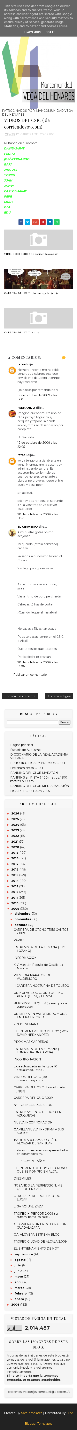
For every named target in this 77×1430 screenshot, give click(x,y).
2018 (15, 858)
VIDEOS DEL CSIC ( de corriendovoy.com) (32, 253)
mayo (19, 1276)
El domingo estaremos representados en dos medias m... (41, 1152)
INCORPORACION (27, 1059)
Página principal (21, 745)
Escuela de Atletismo (25, 750)
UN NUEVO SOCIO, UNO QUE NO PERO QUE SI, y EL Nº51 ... (38, 994)
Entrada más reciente (20, 696)
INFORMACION (25, 958)
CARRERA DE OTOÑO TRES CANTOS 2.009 (41, 931)
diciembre (23, 913)
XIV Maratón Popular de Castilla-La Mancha (38, 966)
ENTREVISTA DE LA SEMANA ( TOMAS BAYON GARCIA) (36, 1050)
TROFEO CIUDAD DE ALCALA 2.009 (40, 1241)
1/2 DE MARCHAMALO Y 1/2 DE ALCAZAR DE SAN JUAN (37, 1141)
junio (19, 1271)
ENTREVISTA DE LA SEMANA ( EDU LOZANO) (40, 949)
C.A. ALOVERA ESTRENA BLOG (37, 1234)
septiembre (24, 1254)
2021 (15, 841)
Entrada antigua (59, 696)
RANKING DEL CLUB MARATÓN (34, 773)
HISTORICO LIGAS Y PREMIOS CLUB (37, 763)
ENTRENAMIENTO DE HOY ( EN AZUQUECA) (37, 1113)
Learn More (32, 32)
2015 (15, 875)
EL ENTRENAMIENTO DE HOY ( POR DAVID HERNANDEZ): (41, 1033)
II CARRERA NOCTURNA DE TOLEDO (41, 986)
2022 (15, 836)
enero (20, 1299)
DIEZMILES (22, 1178)
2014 (15, 881)
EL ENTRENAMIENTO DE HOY (36, 1248)
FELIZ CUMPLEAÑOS (30, 1161)
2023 (15, 830)
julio (18, 1265)
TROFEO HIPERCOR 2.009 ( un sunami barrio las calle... (37, 1215)
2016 (15, 869)
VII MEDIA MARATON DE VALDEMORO (32, 977)
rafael (21, 364)
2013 (15, 886)
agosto (20, 1260)
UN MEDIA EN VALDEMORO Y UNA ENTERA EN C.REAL (40, 1015)
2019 (15, 853)
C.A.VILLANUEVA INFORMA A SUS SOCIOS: (39, 1131)
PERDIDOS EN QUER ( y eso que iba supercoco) (40, 1005)
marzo (20, 1288)
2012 (15, 892)
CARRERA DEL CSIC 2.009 (37, 134)
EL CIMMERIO (27, 526)
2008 (15, 1304)
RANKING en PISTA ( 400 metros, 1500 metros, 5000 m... (38, 779)
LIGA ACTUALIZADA (28, 1206)
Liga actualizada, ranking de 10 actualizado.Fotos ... (35, 1068)
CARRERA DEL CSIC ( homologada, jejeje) (32, 293)
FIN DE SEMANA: (26, 1024)
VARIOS (19, 940)
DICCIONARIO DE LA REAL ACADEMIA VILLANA (39, 756)
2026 (15, 813)
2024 (15, 825)
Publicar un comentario (30, 675)
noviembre (23, 919)
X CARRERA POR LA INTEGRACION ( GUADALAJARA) (41, 1225)
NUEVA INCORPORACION (33, 1105)
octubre (21, 925)
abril (18, 1282)
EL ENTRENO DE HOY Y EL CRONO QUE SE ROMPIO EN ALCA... (40, 1169)
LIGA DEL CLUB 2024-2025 (30, 791)
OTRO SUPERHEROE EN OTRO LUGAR (37, 1197)
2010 (15, 903)
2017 (15, 864)
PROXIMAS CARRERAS (31, 1042)
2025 (15, 819)
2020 (15, 847)
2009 (15, 909)
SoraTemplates (31, 1413)
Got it (50, 32)
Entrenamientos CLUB (26, 768)
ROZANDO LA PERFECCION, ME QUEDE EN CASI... (38, 1187)
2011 (14, 897)
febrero (21, 1293)
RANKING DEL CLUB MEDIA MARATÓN (39, 786)
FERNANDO (26, 408)
